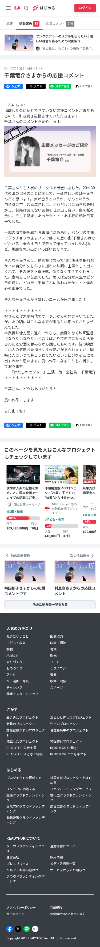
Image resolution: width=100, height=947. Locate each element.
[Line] (26, 929)
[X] (18, 929)
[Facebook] (9, 929)
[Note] (35, 929)
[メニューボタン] (8, 8)
